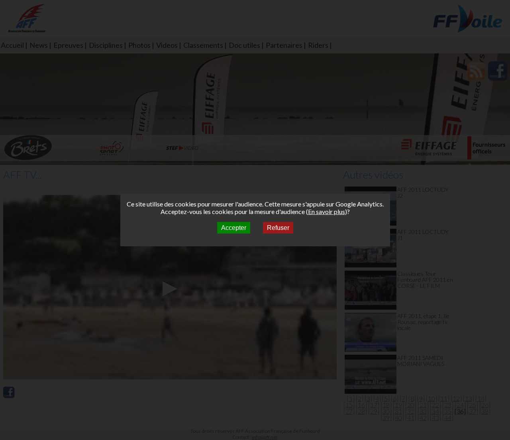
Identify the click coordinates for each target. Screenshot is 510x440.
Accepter (233, 227)
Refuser (278, 227)
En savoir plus (326, 211)
